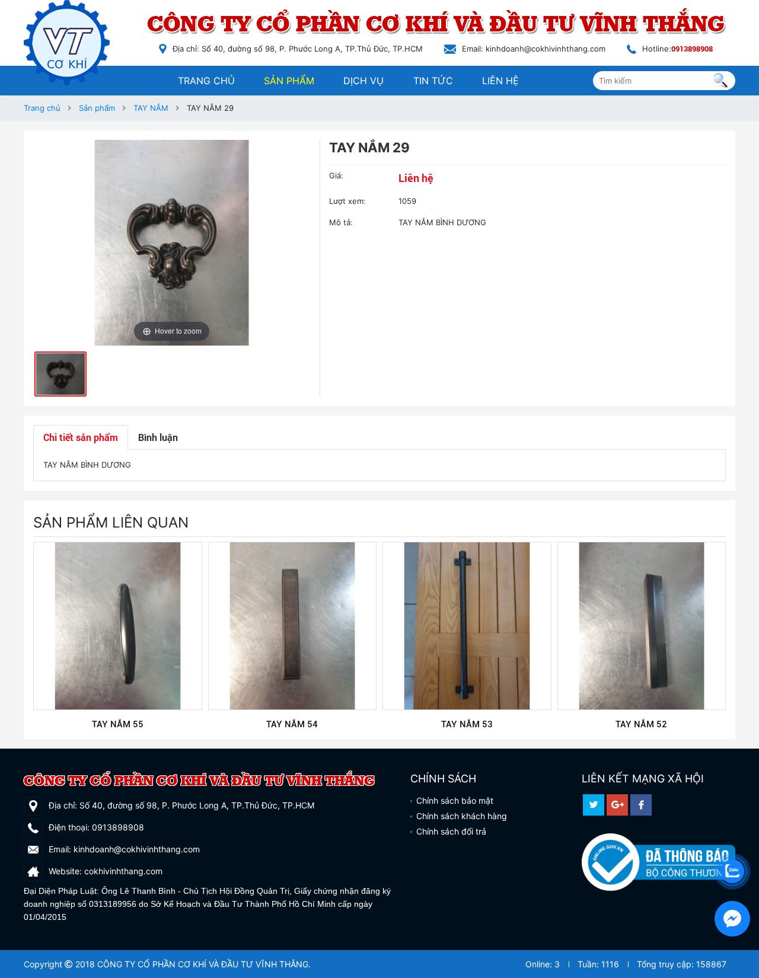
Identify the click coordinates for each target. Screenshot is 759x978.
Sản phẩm (289, 81)
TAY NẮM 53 (467, 724)
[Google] (617, 805)
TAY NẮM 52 (641, 724)
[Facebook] (641, 805)
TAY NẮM (150, 108)
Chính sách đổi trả (451, 831)
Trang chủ (206, 81)
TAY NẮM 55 (117, 724)
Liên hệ (500, 81)
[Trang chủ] (71, 43)
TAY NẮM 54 (292, 724)
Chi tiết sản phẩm (80, 437)
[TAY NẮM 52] (641, 626)
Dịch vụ (363, 81)
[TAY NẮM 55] (117, 626)
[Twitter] (593, 805)
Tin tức (433, 81)
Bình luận (158, 437)
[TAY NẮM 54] (292, 626)
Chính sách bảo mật (454, 800)
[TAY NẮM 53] (466, 626)
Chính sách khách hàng (461, 816)
